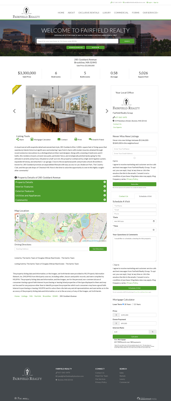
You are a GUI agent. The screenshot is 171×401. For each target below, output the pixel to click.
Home (17, 296)
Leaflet (84, 241)
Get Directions (98, 249)
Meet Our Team (101, 376)
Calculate (134, 337)
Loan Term (117, 304)
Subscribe (134, 184)
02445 (55, 296)
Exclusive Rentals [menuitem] (89, 12)
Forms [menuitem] (135, 12)
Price (115, 311)
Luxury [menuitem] (107, 12)
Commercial (124, 382)
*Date (115, 217)
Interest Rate (118, 328)
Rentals (123, 376)
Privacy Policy (132, 179)
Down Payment (119, 319)
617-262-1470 (116, 2)
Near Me (94, 47)
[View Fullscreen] (17, 225)
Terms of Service (145, 292)
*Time (115, 226)
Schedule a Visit (145, 196)
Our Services (100, 379)
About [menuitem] (71, 12)
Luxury (122, 379)
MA (31, 296)
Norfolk (37, 296)
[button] (127, 41)
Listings (24, 296)
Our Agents (117, 127)
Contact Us (117, 124)
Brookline (47, 296)
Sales (122, 373)
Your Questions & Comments (125, 234)
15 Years (137, 304)
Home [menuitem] (61, 12)
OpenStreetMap (93, 241)
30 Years (127, 304)
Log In (150, 2)
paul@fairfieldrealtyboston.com (135, 2)
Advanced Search (75, 47)
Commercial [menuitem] (121, 12)
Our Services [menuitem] (150, 12)
